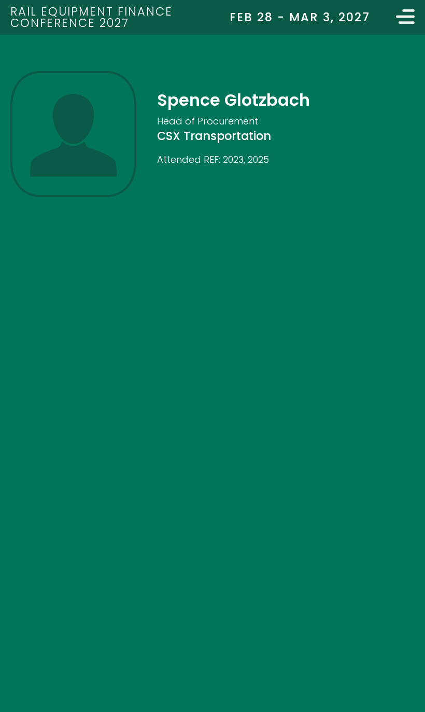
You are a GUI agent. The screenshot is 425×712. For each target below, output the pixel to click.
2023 (233, 159)
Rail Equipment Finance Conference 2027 (91, 17)
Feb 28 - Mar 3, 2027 (300, 17)
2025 (258, 159)
